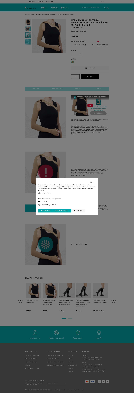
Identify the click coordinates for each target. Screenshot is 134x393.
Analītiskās (44, 201)
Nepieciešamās (46, 193)
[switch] (39, 201)
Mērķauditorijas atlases (48, 205)
